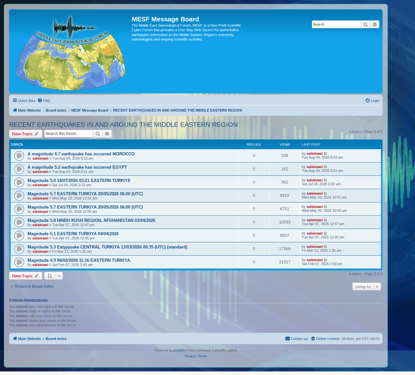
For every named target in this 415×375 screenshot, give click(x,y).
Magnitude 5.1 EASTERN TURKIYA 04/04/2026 (73, 233)
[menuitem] (43, 100)
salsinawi (40, 158)
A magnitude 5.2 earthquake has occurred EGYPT (77, 167)
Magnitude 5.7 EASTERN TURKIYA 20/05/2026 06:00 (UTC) (85, 193)
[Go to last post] (326, 153)
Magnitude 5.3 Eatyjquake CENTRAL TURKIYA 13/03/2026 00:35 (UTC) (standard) (107, 247)
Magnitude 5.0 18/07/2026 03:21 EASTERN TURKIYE (79, 180)
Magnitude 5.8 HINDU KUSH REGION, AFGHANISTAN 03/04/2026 (91, 220)
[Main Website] (71, 51)
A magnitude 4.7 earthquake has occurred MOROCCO (81, 153)
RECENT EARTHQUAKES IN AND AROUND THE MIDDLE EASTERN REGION (123, 124)
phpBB (178, 350)
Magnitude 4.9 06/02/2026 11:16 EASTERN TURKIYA (79, 260)
